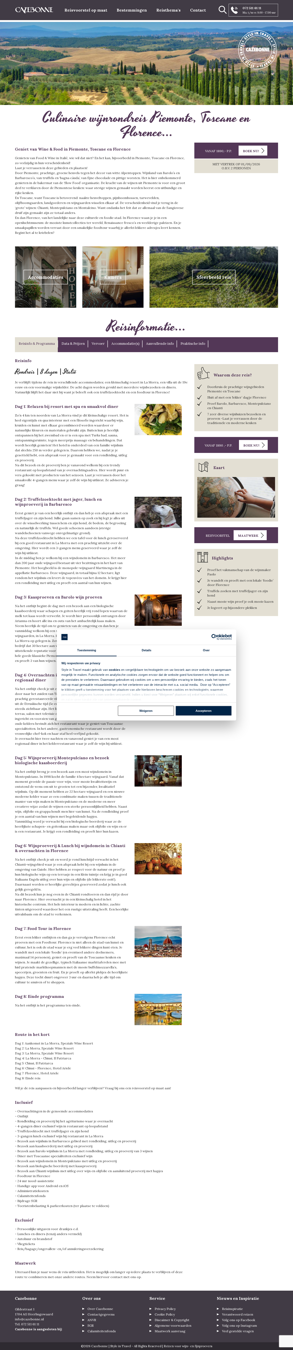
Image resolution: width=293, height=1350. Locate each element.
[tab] (36, 344)
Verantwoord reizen (237, 1314)
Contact (198, 10)
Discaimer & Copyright (172, 1320)
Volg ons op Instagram (239, 1325)
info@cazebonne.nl (29, 1319)
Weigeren (145, 710)
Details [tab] (146, 650)
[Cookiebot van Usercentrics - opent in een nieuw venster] (214, 637)
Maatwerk (248, 536)
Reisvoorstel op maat (86, 10)
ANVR (92, 1320)
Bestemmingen (132, 10)
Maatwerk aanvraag (170, 1331)
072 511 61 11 (252, 8)
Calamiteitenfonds (102, 1331)
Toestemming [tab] (86, 650)
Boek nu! (251, 151)
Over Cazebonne (100, 1309)
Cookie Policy (165, 1314)
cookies (114, 669)
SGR (91, 1325)
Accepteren (203, 710)
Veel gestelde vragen (238, 1331)
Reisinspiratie (232, 1309)
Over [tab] (206, 650)
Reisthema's (168, 10)
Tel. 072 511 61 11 (27, 1324)
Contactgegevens (101, 1314)
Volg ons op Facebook (238, 1320)
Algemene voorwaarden (173, 1325)
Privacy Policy (165, 1309)
